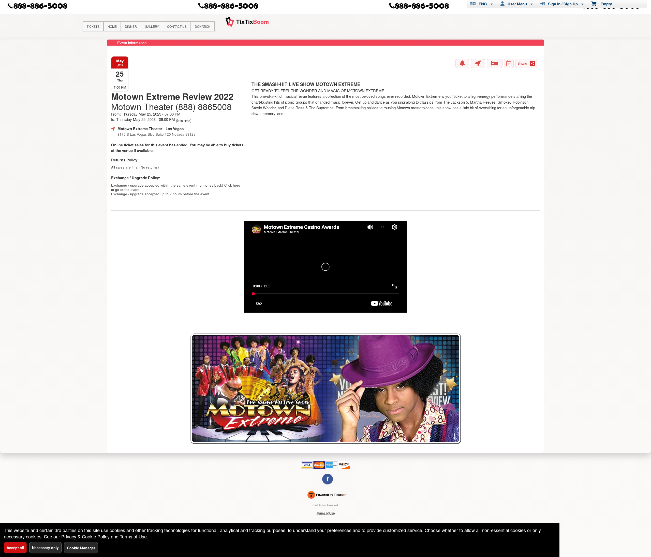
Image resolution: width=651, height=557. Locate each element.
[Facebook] (327, 479)
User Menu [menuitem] (516, 4)
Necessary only (45, 547)
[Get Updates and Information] (462, 63)
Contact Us (177, 26)
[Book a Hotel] (494, 63)
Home (112, 26)
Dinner (131, 26)
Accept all (15, 547)
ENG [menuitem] (482, 4)
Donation (203, 26)
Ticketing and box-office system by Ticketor (326, 496)
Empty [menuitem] (604, 4)
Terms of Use (326, 513)
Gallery (152, 26)
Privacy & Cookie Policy (85, 536)
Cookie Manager (81, 547)
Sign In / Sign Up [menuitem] (562, 4)
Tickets (93, 26)
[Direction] (478, 63)
